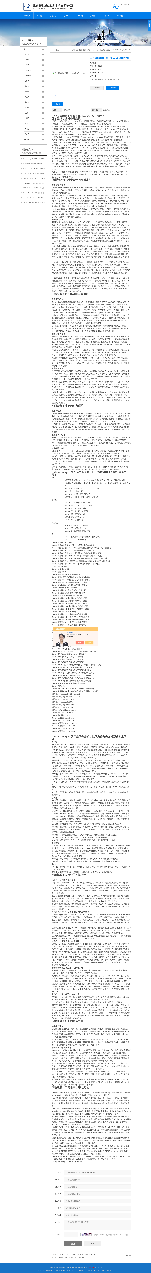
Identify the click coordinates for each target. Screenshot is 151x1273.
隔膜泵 (27, 91)
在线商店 (93, 16)
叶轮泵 (27, 65)
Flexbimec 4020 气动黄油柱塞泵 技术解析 (35, 178)
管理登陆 (87, 1270)
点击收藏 (112, 87)
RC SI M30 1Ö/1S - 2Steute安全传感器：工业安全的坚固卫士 (78, 1254)
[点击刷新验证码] (86, 1234)
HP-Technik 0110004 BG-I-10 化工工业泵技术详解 (35, 188)
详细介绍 (57, 104)
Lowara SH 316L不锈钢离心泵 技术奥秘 (35, 202)
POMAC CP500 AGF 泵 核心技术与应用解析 (35, 198)
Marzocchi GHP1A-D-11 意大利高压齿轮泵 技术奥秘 (35, 193)
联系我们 (120, 16)
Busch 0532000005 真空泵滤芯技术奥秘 (35, 173)
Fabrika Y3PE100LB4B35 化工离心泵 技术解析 (35, 183)
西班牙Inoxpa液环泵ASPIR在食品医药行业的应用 (35, 159)
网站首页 (27, 16)
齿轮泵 (27, 134)
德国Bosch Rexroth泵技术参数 (32, 163)
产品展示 (53, 16)
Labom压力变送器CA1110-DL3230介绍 (71, 1258)
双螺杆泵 (28, 70)
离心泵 (27, 129)
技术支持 (80, 16)
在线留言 (106, 16)
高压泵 (27, 97)
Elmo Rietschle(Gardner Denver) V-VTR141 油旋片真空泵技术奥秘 (35, 168)
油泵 (26, 113)
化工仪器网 (79, 1270)
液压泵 (27, 107)
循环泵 (27, 123)
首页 (84, 50)
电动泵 (27, 102)
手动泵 (27, 86)
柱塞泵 (27, 118)
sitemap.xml (98, 1267)
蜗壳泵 (27, 54)
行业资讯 (67, 16)
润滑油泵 (28, 76)
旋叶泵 (27, 81)
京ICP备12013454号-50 (105, 1270)
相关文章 (28, 149)
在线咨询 (97, 88)
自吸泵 (27, 60)
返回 (127, 1255)
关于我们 (40, 16)
